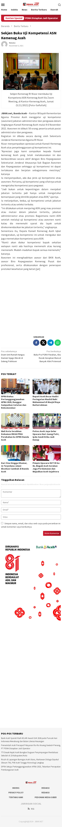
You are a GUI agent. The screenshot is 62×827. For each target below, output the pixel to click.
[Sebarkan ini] (36, 342)
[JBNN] (31, 4)
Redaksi (45, 788)
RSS (32, 809)
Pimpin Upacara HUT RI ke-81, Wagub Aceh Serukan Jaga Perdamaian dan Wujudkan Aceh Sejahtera (46, 467)
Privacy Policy (15, 792)
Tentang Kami (16, 797)
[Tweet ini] (43, 342)
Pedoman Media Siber (46, 797)
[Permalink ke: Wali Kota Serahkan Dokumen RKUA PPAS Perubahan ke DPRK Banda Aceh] (15, 421)
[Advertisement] (31, 302)
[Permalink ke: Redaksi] (4, 44)
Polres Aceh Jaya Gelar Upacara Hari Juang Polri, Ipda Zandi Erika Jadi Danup (46, 435)
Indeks (15, 788)
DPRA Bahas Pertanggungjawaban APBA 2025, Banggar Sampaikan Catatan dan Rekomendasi (13, 402)
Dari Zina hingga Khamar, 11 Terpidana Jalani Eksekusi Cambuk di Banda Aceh (15, 467)
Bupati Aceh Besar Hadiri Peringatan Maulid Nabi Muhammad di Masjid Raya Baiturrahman (46, 400)
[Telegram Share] (50, 342)
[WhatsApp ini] (58, 342)
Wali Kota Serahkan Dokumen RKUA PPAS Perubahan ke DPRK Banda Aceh (15, 435)
